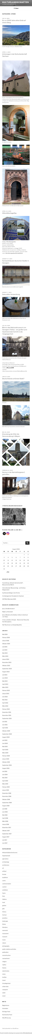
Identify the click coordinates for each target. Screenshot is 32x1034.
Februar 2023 (6, 690)
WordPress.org (6, 1018)
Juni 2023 (5, 678)
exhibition (5, 890)
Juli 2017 (4, 840)
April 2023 (5, 684)
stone (4, 974)
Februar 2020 (6, 756)
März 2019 (5, 784)
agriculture (5, 859)
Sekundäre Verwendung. (11, 294)
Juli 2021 (4, 721)
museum (4, 936)
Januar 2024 (5, 659)
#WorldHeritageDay (9, 213)
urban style (5, 986)
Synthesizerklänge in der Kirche (11, 593)
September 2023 (7, 668)
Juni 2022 (5, 696)
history (4, 911)
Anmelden (5, 1008)
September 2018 (7, 802)
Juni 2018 (5, 812)
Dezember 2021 (6, 712)
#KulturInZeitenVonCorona (9, 852)
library (4, 924)
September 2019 (7, 765)
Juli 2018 (4, 809)
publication (5, 952)
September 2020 (7, 734)
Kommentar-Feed (7, 1014)
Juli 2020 (4, 740)
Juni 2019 (5, 774)
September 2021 (7, 718)
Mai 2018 (4, 815)
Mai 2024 (5, 653)
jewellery (4, 918)
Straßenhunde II (10, 608)
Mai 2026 (5, 634)
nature (4, 943)
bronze (4, 874)
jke (3, 608)
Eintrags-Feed (6, 1011)
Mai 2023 (5, 681)
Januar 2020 (5, 759)
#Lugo (16, 248)
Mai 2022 (4, 699)
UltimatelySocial (27, 1033)
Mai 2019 (4, 777)
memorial (5, 930)
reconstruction (6, 955)
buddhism (5, 877)
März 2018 (5, 821)
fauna (3, 893)
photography (5, 946)
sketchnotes (5, 971)
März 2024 (5, 656)
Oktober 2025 (6, 643)
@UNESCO (20, 253)
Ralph (3, 611)
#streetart (10, 611)
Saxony (4, 968)
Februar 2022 (6, 709)
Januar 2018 (5, 824)
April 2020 (5, 749)
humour (4, 915)
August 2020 (6, 737)
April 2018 (5, 818)
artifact (4, 871)
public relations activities (9, 949)
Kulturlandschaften (15, 2)
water (4, 992)
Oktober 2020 (6, 731)
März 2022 (5, 706)
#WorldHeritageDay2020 (11, 253)
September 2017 (7, 833)
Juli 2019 (4, 771)
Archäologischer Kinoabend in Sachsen (13, 596)
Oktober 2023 (6, 665)
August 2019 (5, 768)
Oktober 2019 (6, 762)
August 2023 (6, 671)
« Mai (7, 572)
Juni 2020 (5, 743)
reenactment (6, 958)
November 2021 (6, 715)
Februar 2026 (6, 637)
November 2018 (6, 796)
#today (4, 241)
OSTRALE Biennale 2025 (9, 599)
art (3, 868)
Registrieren (5, 1005)
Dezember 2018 (6, 793)
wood (3, 996)
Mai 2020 (5, 746)
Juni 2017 (4, 843)
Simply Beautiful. (17, 625)
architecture (5, 865)
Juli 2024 (4, 650)
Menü (16, 8)
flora (3, 896)
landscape (5, 921)
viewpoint (5, 989)
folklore (4, 899)
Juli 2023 (4, 675)
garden (4, 905)
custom (4, 887)
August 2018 (5, 805)
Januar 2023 (5, 693)
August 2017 (5, 837)
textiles (4, 977)
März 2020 (5, 752)
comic (4, 880)
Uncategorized (6, 983)
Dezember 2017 (6, 827)
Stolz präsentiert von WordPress (10, 1028)
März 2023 (5, 687)
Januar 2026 (5, 640)
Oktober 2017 (6, 830)
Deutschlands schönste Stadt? (13, 379)
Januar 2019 (5, 790)
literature (5, 927)
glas (3, 908)
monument (5, 933)
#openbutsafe (6, 855)
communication (6, 883)
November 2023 (6, 662)
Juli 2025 (4, 647)
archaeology (5, 862)
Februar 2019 (6, 787)
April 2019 (5, 781)
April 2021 (5, 727)
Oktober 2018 (6, 799)
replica (4, 964)
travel (4, 980)
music (4, 940)
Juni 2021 (4, 724)
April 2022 (5, 703)
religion (4, 961)
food (3, 902)
